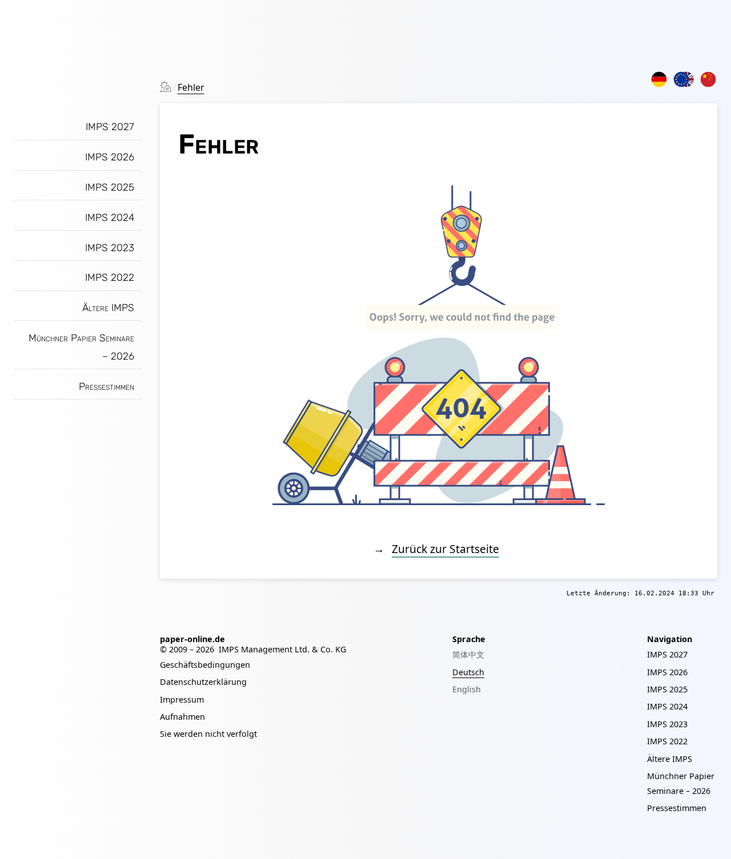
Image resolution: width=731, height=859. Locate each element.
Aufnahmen (182, 716)
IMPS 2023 (109, 247)
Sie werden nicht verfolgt (208, 733)
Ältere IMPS (108, 307)
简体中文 (468, 654)
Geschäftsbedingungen (205, 664)
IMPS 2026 (109, 157)
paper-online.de (192, 639)
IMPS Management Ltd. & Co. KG (282, 649)
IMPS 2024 (109, 217)
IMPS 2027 (110, 126)
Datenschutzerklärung (203, 681)
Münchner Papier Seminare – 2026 (81, 347)
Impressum (182, 699)
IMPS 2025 (109, 187)
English (466, 689)
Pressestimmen (106, 386)
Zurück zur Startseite (445, 548)
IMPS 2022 (109, 277)
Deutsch (468, 672)
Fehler (191, 87)
